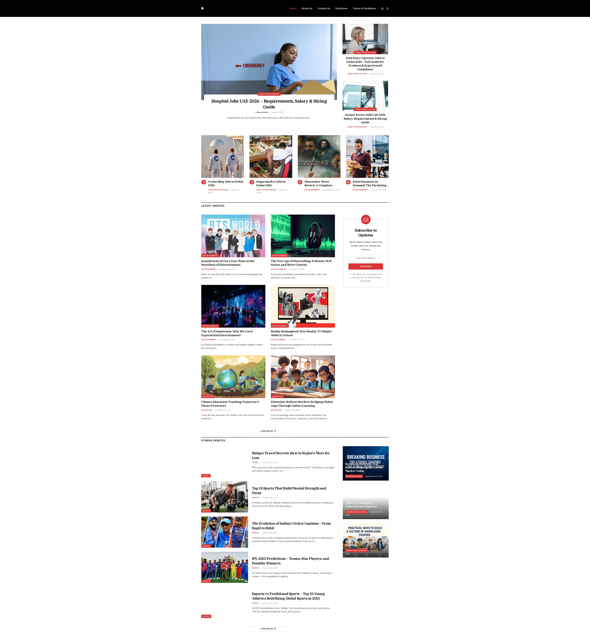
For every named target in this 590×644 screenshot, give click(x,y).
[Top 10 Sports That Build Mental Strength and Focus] (224, 497)
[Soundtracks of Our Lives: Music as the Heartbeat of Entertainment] (233, 236)
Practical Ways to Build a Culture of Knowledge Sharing (362, 541)
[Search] (382, 8)
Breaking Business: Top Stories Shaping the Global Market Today (363, 467)
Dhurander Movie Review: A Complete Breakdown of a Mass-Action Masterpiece (320, 183)
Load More (266, 431)
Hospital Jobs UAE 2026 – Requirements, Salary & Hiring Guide (269, 104)
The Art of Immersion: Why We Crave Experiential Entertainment (227, 333)
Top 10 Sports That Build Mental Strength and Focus (289, 490)
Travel (206, 476)
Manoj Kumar (262, 112)
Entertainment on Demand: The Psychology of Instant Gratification (370, 183)
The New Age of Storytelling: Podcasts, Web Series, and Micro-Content (301, 262)
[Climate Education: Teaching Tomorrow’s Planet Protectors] (233, 376)
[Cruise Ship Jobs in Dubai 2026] (222, 156)
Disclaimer (341, 8)
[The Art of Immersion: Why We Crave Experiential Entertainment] (233, 306)
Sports (206, 511)
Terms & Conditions (364, 8)
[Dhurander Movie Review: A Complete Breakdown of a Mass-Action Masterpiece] (319, 156)
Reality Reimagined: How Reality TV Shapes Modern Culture (301, 333)
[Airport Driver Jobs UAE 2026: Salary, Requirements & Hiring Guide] (365, 96)
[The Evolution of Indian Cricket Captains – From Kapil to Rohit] (224, 532)
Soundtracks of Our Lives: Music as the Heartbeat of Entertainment (228, 262)
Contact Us (324, 8)
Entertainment (312, 190)
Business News (354, 476)
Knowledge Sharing (356, 512)
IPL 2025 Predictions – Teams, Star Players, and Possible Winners (290, 560)
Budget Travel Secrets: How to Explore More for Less (291, 455)
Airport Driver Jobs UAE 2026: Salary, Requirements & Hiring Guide (365, 118)
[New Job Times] (202, 8)
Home (292, 8)
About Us (307, 8)
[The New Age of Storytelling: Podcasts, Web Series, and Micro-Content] (303, 236)
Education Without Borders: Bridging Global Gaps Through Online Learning (302, 403)
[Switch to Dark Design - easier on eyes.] (387, 8)
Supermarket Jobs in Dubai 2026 (270, 183)
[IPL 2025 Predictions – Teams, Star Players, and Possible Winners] (224, 567)
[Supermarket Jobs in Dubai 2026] (271, 156)
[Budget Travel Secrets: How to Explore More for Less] (224, 461)
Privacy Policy (374, 277)
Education (208, 396)
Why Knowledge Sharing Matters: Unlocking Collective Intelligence (363, 503)
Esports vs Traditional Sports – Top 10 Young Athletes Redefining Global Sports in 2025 (288, 596)
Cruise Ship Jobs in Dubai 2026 (225, 183)
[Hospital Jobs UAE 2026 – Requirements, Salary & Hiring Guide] (269, 62)
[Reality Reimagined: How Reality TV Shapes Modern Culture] (303, 306)
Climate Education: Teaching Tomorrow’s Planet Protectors (230, 403)
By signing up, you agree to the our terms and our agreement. (366, 277)
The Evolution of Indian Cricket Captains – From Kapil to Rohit (291, 525)
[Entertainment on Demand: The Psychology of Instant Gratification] (367, 156)
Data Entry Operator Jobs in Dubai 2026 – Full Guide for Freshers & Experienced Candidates (365, 63)
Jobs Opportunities (269, 94)
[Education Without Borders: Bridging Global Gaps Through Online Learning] (303, 376)
